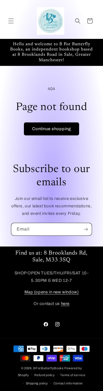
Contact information (68, 383)
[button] (11, 21)
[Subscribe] (86, 229)
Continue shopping (51, 129)
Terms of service (72, 375)
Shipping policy (37, 383)
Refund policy (44, 375)
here (65, 303)
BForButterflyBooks (48, 368)
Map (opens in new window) (51, 292)
